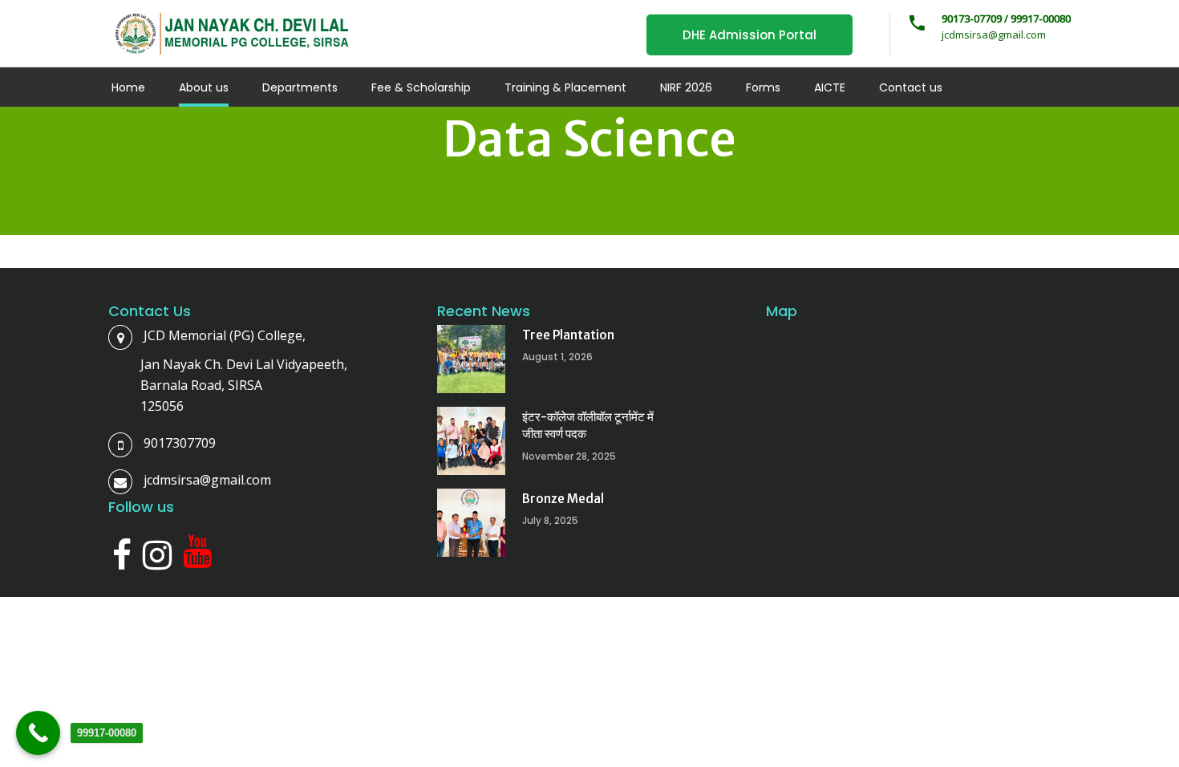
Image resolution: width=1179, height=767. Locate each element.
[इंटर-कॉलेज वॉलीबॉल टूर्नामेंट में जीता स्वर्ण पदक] (471, 441)
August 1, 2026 (557, 356)
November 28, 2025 (569, 456)
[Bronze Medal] (471, 523)
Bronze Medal (563, 498)
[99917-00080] (38, 733)
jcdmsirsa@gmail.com (207, 480)
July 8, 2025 (550, 520)
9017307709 (180, 443)
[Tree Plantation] (471, 359)
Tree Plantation (568, 335)
